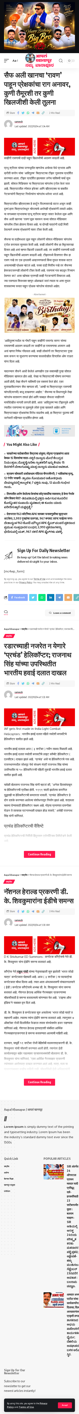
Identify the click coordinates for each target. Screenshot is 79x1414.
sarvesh (19, 121)
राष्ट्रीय (9, 636)
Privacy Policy (25, 582)
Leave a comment (62, 613)
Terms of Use (26, 1407)
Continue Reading (39, 854)
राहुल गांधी (22, 971)
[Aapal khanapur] (39, 60)
